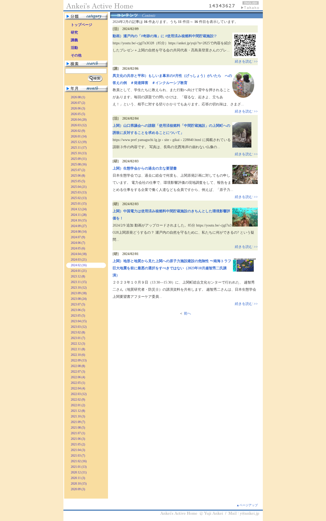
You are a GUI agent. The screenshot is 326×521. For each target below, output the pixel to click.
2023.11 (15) (79, 282)
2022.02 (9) (78, 399)
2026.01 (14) (79, 136)
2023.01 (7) (78, 338)
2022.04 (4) (78, 388)
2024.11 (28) (79, 215)
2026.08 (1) (78, 97)
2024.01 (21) (79, 271)
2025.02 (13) (79, 198)
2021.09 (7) (78, 422)
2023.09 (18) (79, 293)
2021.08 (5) (78, 427)
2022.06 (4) (78, 377)
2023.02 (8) (78, 332)
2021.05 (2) (78, 444)
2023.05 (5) (78, 315)
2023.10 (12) (79, 287)
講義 (74, 40)
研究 (74, 32)
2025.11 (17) (79, 147)
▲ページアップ (247, 505)
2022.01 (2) (78, 405)
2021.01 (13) (79, 467)
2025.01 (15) (79, 203)
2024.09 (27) (79, 226)
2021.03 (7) (78, 455)
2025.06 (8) (78, 175)
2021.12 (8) (78, 411)
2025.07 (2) (78, 170)
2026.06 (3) (78, 108)
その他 (76, 55)
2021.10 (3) (78, 416)
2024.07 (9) (78, 237)
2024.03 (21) (79, 259)
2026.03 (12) (79, 125)
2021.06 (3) (78, 439)
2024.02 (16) (79, 265)
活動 (74, 48)
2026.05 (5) (78, 114)
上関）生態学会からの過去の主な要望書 (145, 168)
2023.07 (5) (78, 304)
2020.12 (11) (79, 472)
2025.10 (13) (79, 153)
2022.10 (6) (78, 355)
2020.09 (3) (78, 489)
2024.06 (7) (78, 243)
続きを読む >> (246, 61)
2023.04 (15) (79, 321)
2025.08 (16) (79, 164)
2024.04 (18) (79, 254)
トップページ (81, 25)
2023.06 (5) (78, 310)
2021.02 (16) (79, 461)
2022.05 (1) (78, 383)
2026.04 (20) (79, 119)
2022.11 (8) (78, 349)
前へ (187, 313)
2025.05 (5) (78, 181)
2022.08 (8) (78, 366)
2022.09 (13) (79, 360)
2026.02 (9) (78, 131)
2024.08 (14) (79, 231)
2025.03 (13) (79, 192)
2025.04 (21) (79, 187)
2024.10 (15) (79, 220)
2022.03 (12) (79, 394)
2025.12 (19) (79, 142)
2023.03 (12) (79, 327)
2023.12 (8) (78, 276)
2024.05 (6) (78, 248)
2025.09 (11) (79, 159)
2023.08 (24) (79, 299)
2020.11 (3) (78, 478)
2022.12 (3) (78, 343)
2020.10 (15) (79, 483)
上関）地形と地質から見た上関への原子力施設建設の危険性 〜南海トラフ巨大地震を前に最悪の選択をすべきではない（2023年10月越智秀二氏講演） (172, 268)
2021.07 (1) (78, 433)
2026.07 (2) (78, 103)
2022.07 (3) (78, 371)
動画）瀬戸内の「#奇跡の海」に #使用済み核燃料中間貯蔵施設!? (164, 36)
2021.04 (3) (78, 450)
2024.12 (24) (79, 209)
